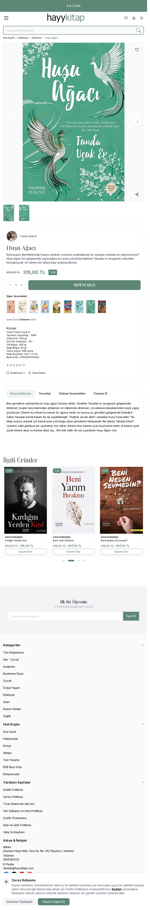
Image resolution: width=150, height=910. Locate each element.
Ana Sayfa (9, 37)
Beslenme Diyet (13, 673)
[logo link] (66, 18)
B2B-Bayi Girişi (12, 767)
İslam (6, 702)
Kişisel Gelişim (12, 709)
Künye (7, 745)
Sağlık (7, 716)
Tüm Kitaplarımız (13, 652)
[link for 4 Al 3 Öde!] (73, 6)
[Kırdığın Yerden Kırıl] (25, 500)
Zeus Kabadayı (14, 536)
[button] (71, 199)
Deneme (37, 37)
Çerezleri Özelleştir (19, 901)
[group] (73, 122)
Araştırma (9, 666)
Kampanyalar (11, 774)
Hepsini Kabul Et (54, 901)
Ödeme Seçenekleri (72, 393)
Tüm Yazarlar (11, 760)
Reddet (116, 889)
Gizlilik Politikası (13, 789)
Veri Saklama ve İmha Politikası (23, 811)
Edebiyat (23, 37)
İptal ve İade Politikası (17, 825)
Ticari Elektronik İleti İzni (18, 803)
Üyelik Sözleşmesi (15, 818)
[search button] (138, 30)
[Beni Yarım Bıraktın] (73, 500)
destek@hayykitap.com (18, 868)
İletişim (7, 753)
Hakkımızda (10, 738)
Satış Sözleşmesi (14, 832)
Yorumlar (45, 393)
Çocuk (7, 680)
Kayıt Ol (131, 616)
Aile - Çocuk (11, 659)
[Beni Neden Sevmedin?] (121, 500)
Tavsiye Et (100, 393)
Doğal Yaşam (11, 687)
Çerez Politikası (13, 796)
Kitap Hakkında (20, 393)
